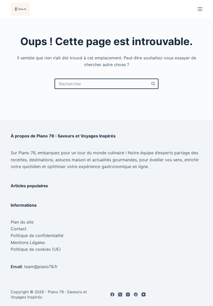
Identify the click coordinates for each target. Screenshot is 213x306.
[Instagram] (128, 294)
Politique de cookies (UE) (36, 249)
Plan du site (22, 222)
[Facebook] (112, 294)
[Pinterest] (136, 294)
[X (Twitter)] (120, 294)
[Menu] (200, 9)
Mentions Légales (28, 242)
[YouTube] (143, 294)
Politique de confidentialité (37, 235)
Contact (18, 228)
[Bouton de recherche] (153, 84)
